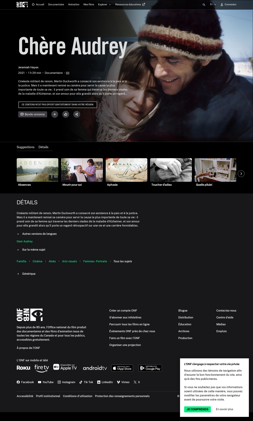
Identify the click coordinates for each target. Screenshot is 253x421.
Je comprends (197, 409)
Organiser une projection (125, 345)
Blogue (182, 310)
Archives (183, 331)
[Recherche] (204, 5)
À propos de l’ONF (28, 348)
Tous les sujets (122, 261)
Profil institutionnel (48, 396)
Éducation (184, 324)
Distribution (185, 317)
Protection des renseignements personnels (122, 396)
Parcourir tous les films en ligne (129, 324)
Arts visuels (69, 261)
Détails (43, 147)
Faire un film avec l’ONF (124, 338)
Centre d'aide (224, 317)
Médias (221, 324)
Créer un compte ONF (123, 310)
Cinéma (37, 261)
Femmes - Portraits (95, 261)
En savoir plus (224, 409)
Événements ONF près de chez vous (132, 331)
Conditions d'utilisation (77, 396)
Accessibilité (25, 396)
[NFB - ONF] (22, 5)
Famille (21, 261)
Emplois (221, 331)
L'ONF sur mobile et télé (32, 360)
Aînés (52, 261)
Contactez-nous (226, 310)
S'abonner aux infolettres (125, 317)
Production (185, 338)
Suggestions (25, 147)
